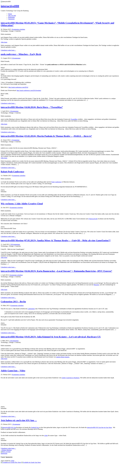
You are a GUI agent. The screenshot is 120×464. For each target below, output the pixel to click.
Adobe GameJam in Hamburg (70, 378)
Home (10, 14)
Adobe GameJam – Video (13, 370)
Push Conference (56, 182)
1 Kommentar (15, 140)
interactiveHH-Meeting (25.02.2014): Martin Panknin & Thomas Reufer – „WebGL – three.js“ (46, 136)
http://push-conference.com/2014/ (18, 87)
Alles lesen (4, 42)
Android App (35, 427)
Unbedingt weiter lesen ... (8, 50)
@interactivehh (92, 219)
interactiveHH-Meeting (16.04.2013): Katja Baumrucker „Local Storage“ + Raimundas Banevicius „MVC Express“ (56, 271)
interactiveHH (10, 6)
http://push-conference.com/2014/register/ (29, 90)
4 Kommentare (14, 340)
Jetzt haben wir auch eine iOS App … (19, 420)
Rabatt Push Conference (12, 171)
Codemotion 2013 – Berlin (13, 301)
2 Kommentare (14, 111)
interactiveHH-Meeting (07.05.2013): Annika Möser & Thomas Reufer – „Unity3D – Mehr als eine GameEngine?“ (56, 240)
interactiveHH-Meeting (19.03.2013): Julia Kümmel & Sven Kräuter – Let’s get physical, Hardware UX (51, 337)
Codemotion (31, 308)
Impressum (4, 453)
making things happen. (63, 357)
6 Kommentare (16, 58)
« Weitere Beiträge (6, 450)
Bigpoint (96, 285)
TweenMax (74, 119)
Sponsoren (11, 19)
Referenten (11, 17)
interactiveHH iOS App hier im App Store (99, 427)
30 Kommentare (15, 244)
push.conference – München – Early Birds (21, 54)
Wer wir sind (12, 15)
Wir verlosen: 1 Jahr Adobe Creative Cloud (22, 203)
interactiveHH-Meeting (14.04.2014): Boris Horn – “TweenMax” (32, 107)
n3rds (46, 435)
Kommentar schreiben (18, 29)
